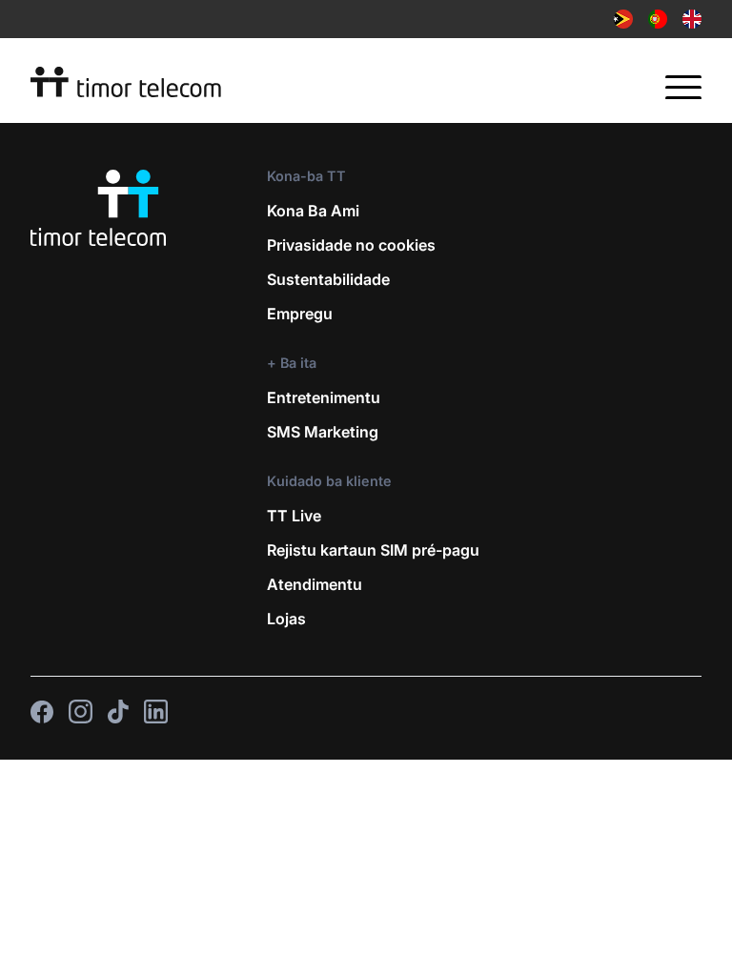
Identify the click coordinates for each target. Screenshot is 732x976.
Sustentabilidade (328, 279)
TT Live (294, 515)
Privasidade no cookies (351, 244)
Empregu (300, 313)
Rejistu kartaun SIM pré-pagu (373, 549)
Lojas (286, 618)
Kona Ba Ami (313, 210)
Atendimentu (314, 584)
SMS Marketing (322, 431)
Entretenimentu (323, 397)
